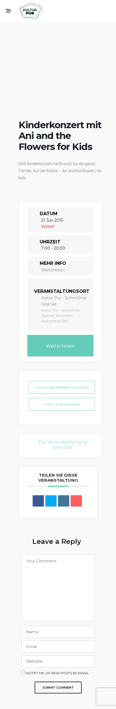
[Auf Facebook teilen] (38, 501)
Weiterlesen (53, 269)
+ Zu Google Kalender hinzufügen (62, 387)
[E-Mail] (76, 501)
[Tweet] (51, 501)
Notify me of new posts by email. (58, 673)
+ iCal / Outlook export (62, 404)
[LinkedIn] (63, 501)
